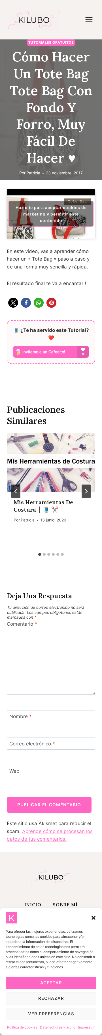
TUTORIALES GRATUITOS (51, 42)
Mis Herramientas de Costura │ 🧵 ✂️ (43, 506)
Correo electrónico (32, 744)
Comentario (22, 624)
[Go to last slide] (15, 491)
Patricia (33, 173)
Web (14, 771)
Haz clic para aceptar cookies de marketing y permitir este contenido (51, 214)
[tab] (39, 554)
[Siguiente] (86, 491)
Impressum (86, 1027)
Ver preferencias (51, 1013)
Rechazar (51, 998)
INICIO (32, 904)
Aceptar (51, 982)
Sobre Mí (65, 904)
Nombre (20, 716)
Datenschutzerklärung (57, 1027)
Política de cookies (22, 1027)
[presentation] (51, 462)
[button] (93, 918)
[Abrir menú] (91, 19)
